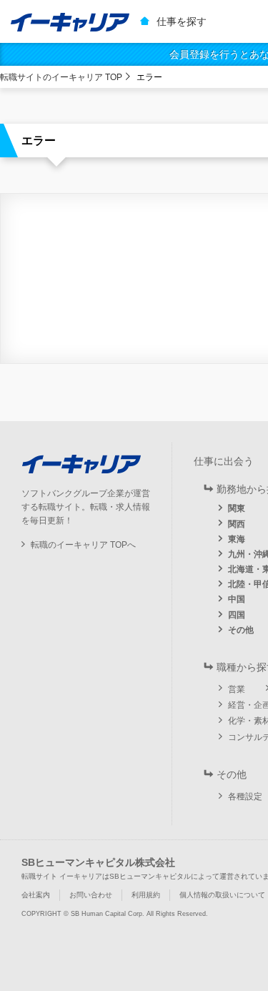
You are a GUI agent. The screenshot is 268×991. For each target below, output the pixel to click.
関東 (236, 508)
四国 (236, 615)
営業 (236, 689)
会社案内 (35, 895)
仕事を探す (182, 21)
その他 (241, 630)
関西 (236, 524)
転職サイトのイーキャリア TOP (61, 77)
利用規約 (145, 895)
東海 (236, 539)
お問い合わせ (90, 895)
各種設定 (245, 797)
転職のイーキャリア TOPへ (83, 545)
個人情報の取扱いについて (222, 895)
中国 (236, 599)
